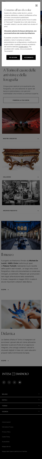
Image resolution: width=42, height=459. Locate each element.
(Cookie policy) (23, 46)
